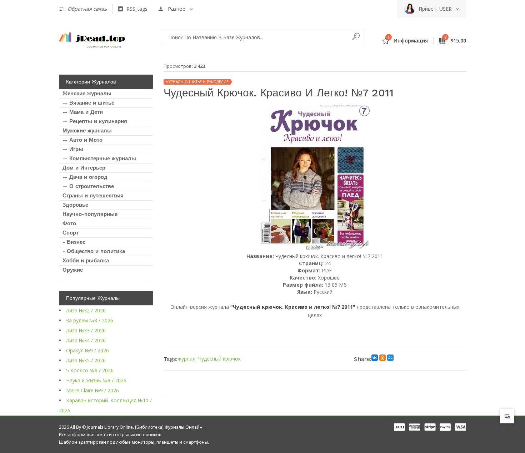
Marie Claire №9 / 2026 (92, 390)
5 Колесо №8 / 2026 (90, 370)
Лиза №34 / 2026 (86, 340)
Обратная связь (87, 8)
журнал (186, 358)
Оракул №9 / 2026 (87, 350)
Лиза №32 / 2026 (86, 310)
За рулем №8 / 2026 (89, 320)
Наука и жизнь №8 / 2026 (96, 380)
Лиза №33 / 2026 (86, 330)
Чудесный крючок (219, 358)
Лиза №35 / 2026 (86, 360)
